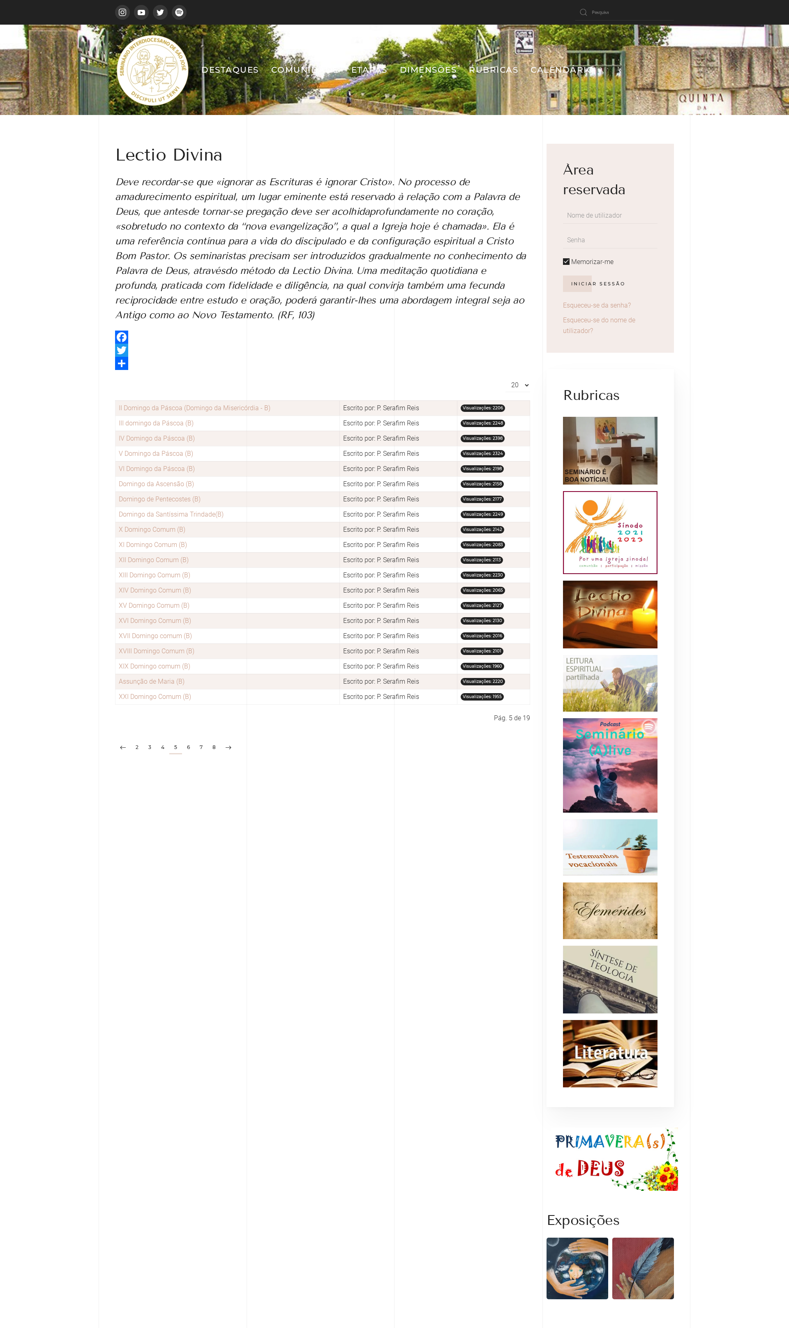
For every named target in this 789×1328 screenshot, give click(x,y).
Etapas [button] (369, 70)
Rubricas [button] (493, 70)
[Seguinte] (228, 748)
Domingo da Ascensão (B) (156, 484)
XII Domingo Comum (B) (154, 560)
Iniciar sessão (598, 284)
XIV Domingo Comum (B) (155, 590)
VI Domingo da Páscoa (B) (157, 469)
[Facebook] (322, 337)
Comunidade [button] (305, 70)
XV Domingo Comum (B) (154, 605)
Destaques (230, 70)
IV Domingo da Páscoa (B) (157, 438)
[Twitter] (322, 350)
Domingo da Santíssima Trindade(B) (171, 514)
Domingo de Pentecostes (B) (160, 499)
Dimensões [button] (428, 70)
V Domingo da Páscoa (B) (156, 453)
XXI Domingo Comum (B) (155, 697)
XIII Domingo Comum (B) (154, 575)
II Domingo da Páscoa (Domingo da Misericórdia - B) (194, 408)
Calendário (562, 70)
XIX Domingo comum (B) (154, 666)
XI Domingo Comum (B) (153, 545)
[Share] (322, 363)
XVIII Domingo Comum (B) (156, 651)
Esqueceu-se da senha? (597, 305)
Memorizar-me (592, 262)
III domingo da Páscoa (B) (156, 423)
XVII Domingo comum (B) (155, 636)
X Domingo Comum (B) (152, 529)
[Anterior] (123, 748)
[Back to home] (152, 70)
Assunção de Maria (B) (152, 681)
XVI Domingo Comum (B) (155, 621)
